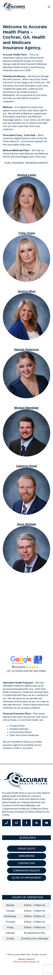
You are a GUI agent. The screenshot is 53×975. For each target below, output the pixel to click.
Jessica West (26, 291)
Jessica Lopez (26, 174)
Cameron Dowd (26, 465)
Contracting (26, 863)
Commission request (26, 870)
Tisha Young (26, 233)
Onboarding (27, 856)
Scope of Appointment (26, 877)
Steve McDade (26, 524)
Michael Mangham (26, 407)
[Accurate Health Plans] (14, 7)
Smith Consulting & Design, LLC (26, 962)
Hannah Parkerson (26, 349)
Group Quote (26, 848)
